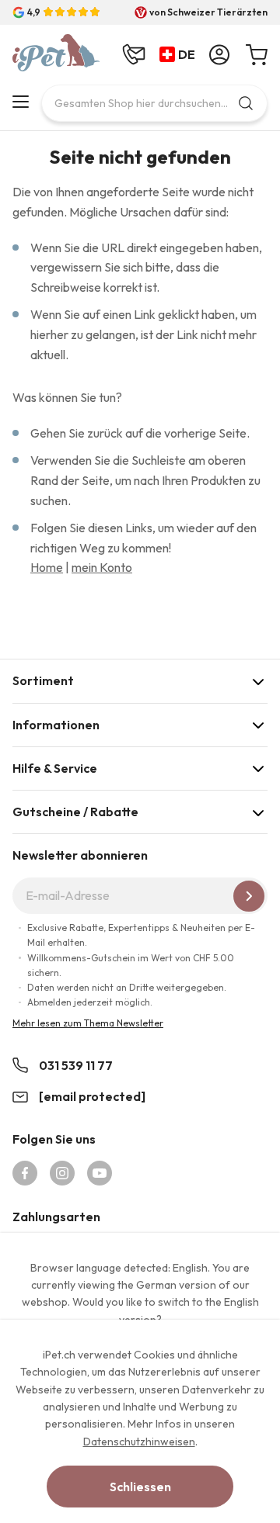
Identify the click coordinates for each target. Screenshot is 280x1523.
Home (46, 567)
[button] (180, 55)
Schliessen (140, 1486)
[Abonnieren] (248, 896)
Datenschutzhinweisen (139, 1442)
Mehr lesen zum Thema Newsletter (87, 1023)
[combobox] (154, 103)
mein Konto (102, 567)
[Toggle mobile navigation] (20, 101)
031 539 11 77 (76, 1065)
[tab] (140, 680)
